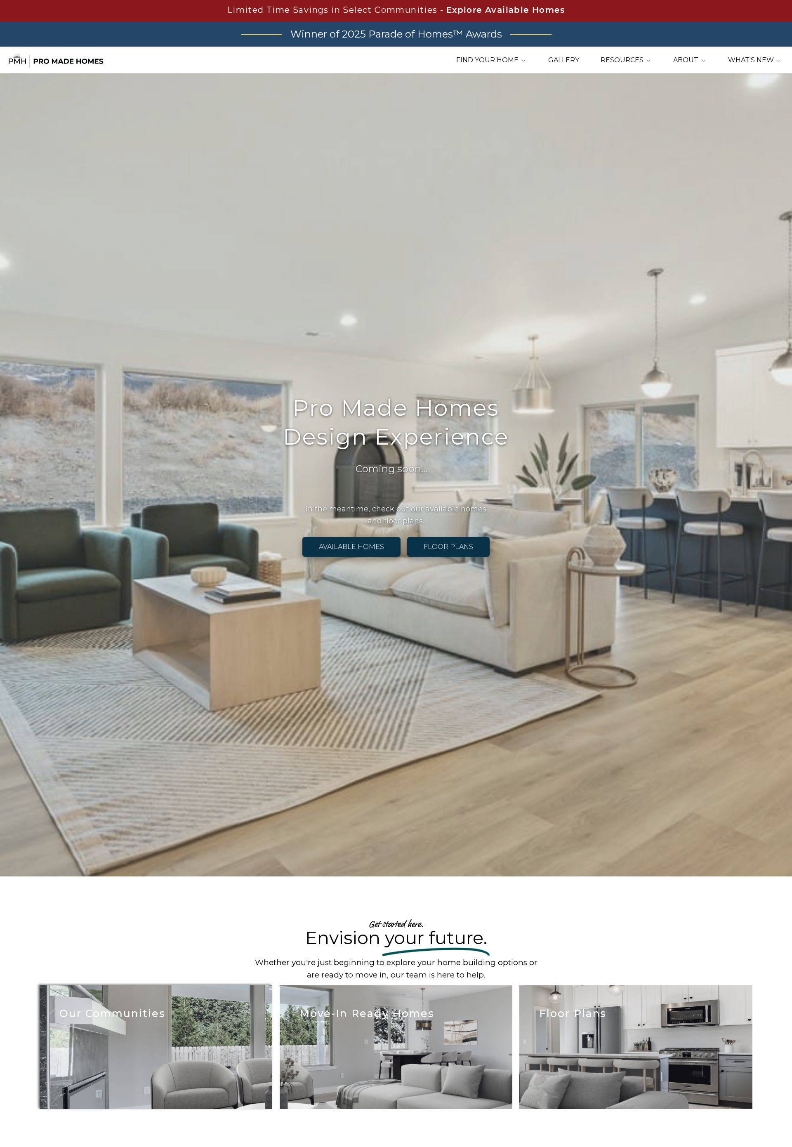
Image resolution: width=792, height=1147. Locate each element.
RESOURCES (623, 60)
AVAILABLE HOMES (351, 547)
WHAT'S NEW (752, 60)
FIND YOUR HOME (488, 60)
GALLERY (563, 60)
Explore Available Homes (505, 11)
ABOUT (686, 60)
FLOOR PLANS (448, 547)
